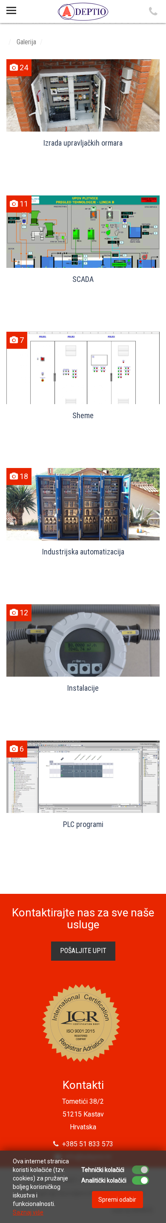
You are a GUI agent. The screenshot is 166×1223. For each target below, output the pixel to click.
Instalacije (83, 687)
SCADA (83, 279)
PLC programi (83, 824)
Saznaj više (28, 1212)
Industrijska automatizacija (83, 551)
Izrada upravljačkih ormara (83, 142)
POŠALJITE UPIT (83, 951)
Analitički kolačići (103, 1180)
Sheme (83, 415)
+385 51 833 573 (86, 1144)
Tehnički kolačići (102, 1169)
